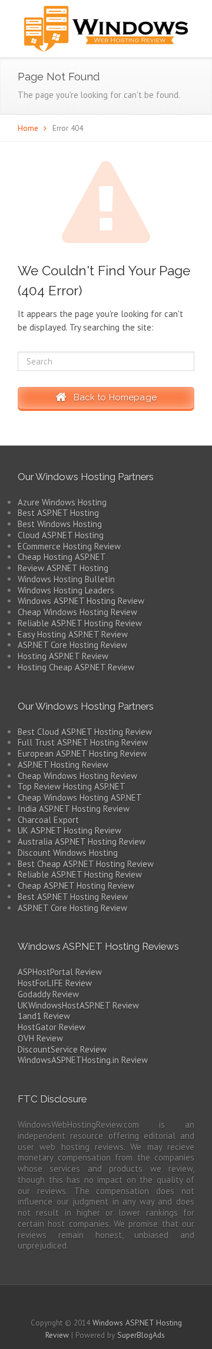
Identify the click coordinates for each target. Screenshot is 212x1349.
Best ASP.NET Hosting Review (73, 896)
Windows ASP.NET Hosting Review (81, 600)
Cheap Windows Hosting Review (77, 612)
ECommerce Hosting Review (69, 546)
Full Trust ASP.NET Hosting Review (83, 742)
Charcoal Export (48, 819)
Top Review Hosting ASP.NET (71, 786)
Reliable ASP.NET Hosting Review (80, 623)
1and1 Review (44, 1015)
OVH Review (40, 1038)
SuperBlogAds (141, 1335)
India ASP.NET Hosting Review (74, 808)
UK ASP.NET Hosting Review (69, 830)
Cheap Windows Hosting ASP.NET (80, 797)
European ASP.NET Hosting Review (82, 753)
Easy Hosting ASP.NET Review (73, 634)
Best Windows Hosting (60, 524)
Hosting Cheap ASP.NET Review (76, 667)
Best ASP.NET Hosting (58, 512)
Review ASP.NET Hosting (63, 568)
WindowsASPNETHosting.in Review (83, 1059)
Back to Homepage (111, 397)
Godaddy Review (48, 994)
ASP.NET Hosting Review (63, 764)
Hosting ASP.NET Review (63, 656)
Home (28, 128)
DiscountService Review (62, 1049)
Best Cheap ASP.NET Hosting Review (86, 863)
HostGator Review (51, 1027)
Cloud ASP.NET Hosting (61, 535)
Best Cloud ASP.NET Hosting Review (85, 731)
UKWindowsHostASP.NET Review (78, 1005)
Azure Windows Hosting (62, 502)
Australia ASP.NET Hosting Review (81, 841)
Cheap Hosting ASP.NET (62, 556)
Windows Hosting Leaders (66, 590)
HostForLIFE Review (55, 983)
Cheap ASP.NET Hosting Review (76, 885)
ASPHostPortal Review (60, 971)
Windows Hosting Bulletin (66, 579)
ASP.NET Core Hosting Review (72, 644)
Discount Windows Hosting (68, 852)
